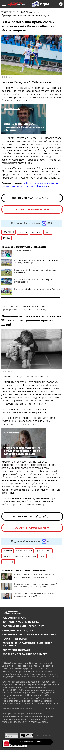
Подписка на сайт (14, 626)
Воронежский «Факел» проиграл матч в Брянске (37, 289)
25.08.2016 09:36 (9, 12)
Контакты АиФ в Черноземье (20, 622)
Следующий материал (30, 742)
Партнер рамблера (43, 735)
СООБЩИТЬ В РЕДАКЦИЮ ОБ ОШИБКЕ (24, 654)
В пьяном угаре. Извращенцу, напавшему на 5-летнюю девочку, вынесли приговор (36, 585)
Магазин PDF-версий (15, 638)
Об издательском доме (17, 630)
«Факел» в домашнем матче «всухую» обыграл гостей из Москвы (30, 185)
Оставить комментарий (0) (32, 209)
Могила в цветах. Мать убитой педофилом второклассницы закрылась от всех (34, 575)
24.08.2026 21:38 (9, 306)
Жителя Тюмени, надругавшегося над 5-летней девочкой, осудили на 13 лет (36, 595)
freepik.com (7, 371)
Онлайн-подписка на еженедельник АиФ (29, 634)
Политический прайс (16, 650)
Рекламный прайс (14, 617)
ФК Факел (7, 77)
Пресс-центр (36, 626)
